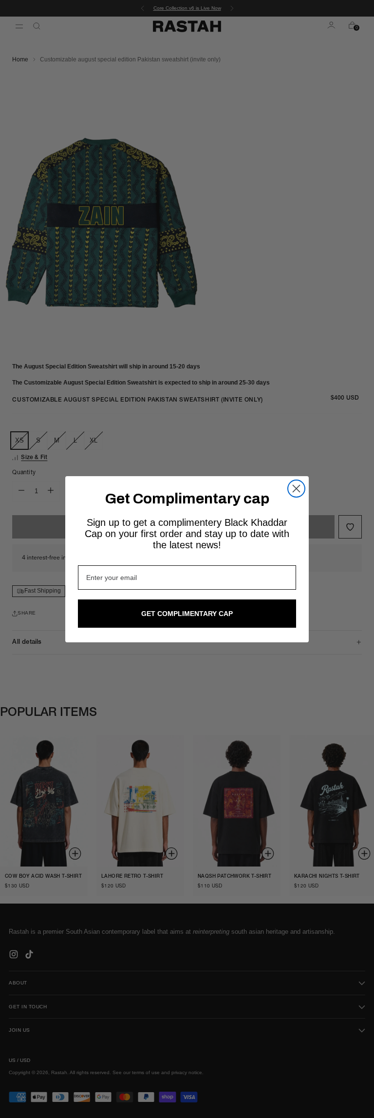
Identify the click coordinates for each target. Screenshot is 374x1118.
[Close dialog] (296, 488)
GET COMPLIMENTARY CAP (187, 613)
